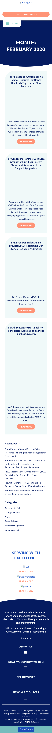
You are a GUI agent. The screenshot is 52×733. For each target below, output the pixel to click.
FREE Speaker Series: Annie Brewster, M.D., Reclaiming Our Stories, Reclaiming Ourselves (26, 245)
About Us (26, 646)
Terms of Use (14, 714)
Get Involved (26, 677)
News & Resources (26, 692)
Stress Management (14, 525)
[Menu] (25, 651)
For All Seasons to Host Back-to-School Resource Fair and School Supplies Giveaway (26, 330)
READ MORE (26, 141)
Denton (27, 631)
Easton (28, 628)
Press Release (11, 521)
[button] (26, 14)
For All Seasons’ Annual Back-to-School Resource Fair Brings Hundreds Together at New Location (25, 452)
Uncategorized (12, 529)
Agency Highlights (13, 508)
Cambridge (40, 628)
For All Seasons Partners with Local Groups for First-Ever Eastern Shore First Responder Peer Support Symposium (25, 464)
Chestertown (13, 631)
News (7, 516)
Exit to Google (26, 729)
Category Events (13, 512)
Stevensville (39, 631)
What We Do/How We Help (26, 661)
